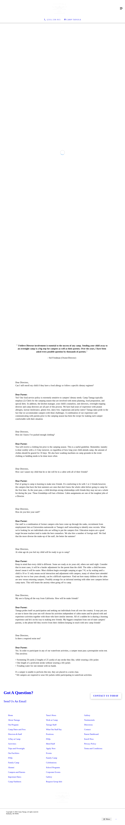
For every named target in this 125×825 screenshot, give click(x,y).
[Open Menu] (121, 8)
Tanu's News (51, 823)
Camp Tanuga (73, 20)
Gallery (87, 823)
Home (10, 823)
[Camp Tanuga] (59, 8)
